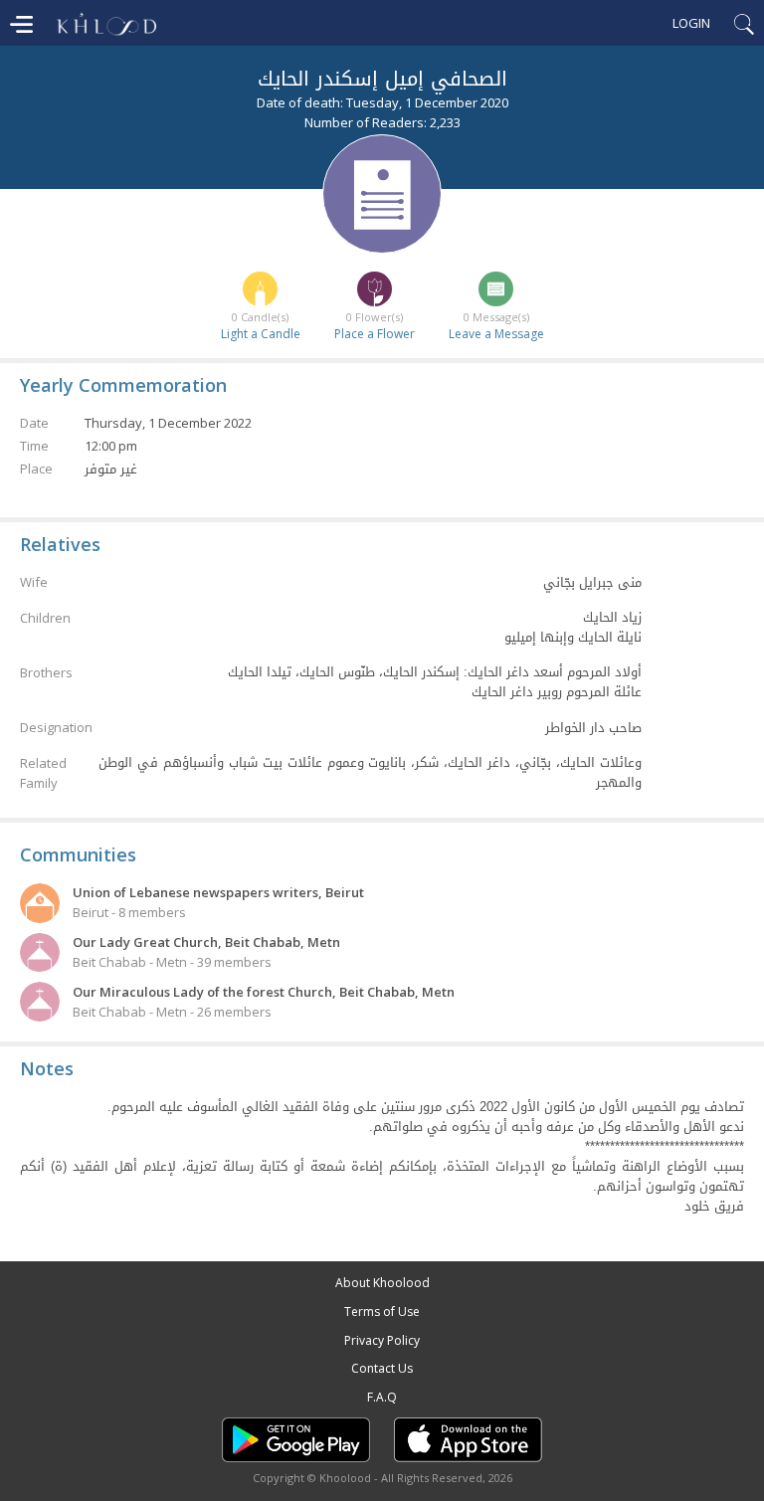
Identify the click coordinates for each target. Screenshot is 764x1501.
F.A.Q (382, 1397)
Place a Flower (374, 333)
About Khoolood (382, 1282)
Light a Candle (260, 333)
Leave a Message (496, 333)
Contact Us (382, 1368)
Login (691, 23)
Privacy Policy (382, 1340)
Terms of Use (382, 1311)
